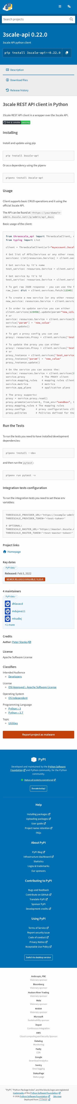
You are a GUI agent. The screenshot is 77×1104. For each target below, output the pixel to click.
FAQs (38, 833)
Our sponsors (38, 871)
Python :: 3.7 (15, 713)
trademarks (18, 1093)
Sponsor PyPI (38, 904)
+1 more (10, 625)
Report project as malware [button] (38, 735)
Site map (57, 1096)
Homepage (14, 552)
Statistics (39, 861)
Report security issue (38, 932)
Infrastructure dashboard (37, 857)
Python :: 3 (14, 709)
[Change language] (69, 6)
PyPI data (10, 567)
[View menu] (59, 6)
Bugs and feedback (38, 890)
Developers (15, 677)
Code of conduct (37, 937)
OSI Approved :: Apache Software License (32, 687)
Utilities (13, 723)
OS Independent (17, 698)
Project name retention (37, 828)
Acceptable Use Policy (37, 946)
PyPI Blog (37, 852)
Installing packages (37, 814)
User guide (37, 823)
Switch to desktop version (38, 957)
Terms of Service (37, 928)
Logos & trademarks (38, 866)
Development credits (37, 909)
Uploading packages (37, 819)
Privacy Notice (37, 942)
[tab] (38, 70)
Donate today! (38, 788)
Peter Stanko (20, 642)
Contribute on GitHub (37, 894)
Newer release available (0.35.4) (25, 579)
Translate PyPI (37, 899)
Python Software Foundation (44, 1093)
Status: (38, 780)
